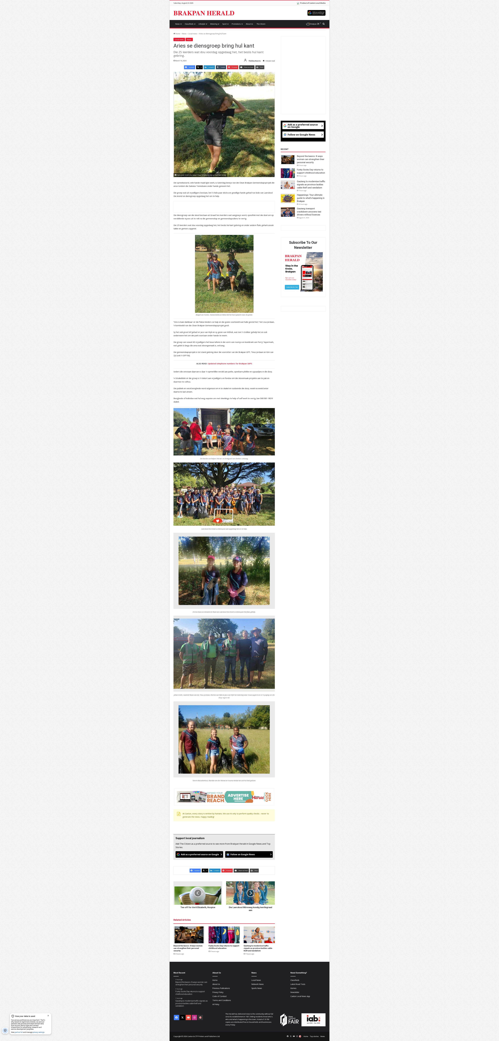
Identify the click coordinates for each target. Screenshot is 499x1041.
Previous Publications (221, 988)
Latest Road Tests (297, 984)
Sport (224, 24)
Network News (257, 984)
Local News (256, 980)
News (177, 24)
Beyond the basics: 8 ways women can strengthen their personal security (187, 948)
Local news (192, 33)
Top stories (314, 1036)
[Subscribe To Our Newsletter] (303, 272)
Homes (293, 988)
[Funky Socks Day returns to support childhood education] (224, 934)
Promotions (236, 24)
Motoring (213, 24)
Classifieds (189, 24)
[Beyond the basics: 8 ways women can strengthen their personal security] (189, 934)
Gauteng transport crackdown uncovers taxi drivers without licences (309, 211)
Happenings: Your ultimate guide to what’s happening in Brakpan (310, 198)
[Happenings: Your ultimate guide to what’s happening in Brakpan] (288, 198)
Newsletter (294, 992)
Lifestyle (202, 24)
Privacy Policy (217, 992)
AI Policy (215, 1004)
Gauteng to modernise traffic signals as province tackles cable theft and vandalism (258, 948)
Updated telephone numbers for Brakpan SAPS (230, 363)
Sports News (256, 988)
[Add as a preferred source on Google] (316, 13)
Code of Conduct (219, 996)
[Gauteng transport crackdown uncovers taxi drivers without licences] (288, 212)
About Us (249, 24)
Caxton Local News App (300, 996)
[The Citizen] (200, 1017)
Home (177, 33)
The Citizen (261, 24)
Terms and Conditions (221, 1000)
